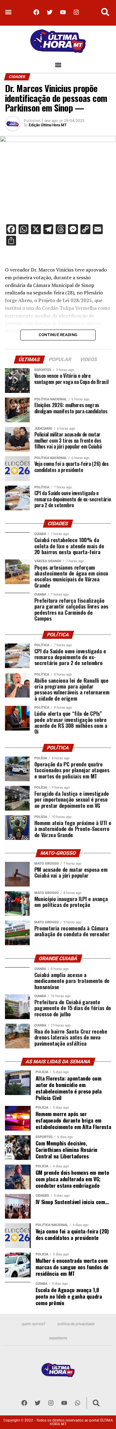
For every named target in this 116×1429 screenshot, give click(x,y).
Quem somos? (33, 1324)
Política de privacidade (76, 1324)
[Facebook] (36, 12)
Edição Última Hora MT (48, 125)
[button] (8, 12)
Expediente (58, 1338)
